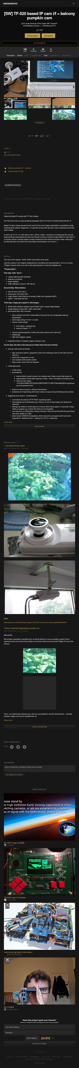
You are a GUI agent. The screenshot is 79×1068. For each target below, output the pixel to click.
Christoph (10, 845)
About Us (10, 1057)
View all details (39, 426)
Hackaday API (67, 1057)
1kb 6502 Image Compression (15, 897)
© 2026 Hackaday (39, 1063)
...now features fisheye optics (14, 445)
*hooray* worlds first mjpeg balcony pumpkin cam (22, 628)
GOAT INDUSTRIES (14, 954)
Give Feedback (34, 1057)
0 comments (24, 448)
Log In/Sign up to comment (14, 775)
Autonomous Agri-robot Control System (18, 952)
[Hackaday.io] (10, 3)
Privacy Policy (56, 1057)
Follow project (32, 35)
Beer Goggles (9, 1006)
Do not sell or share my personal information (39, 1059)
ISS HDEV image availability (14, 842)
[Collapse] (17, 442)
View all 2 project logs (40, 727)
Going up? (40, 1052)
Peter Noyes (11, 900)
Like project (48, 35)
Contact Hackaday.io (21, 1057)
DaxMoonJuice (12, 1009)
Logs (46, 55)
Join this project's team (12, 155)
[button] (73, 3)
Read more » (8, 422)
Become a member (26, 1022)
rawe (41, 30)
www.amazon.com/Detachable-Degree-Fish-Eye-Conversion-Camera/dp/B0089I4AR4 (35, 622)
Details (19, 55)
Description (11, 55)
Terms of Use (46, 1057)
